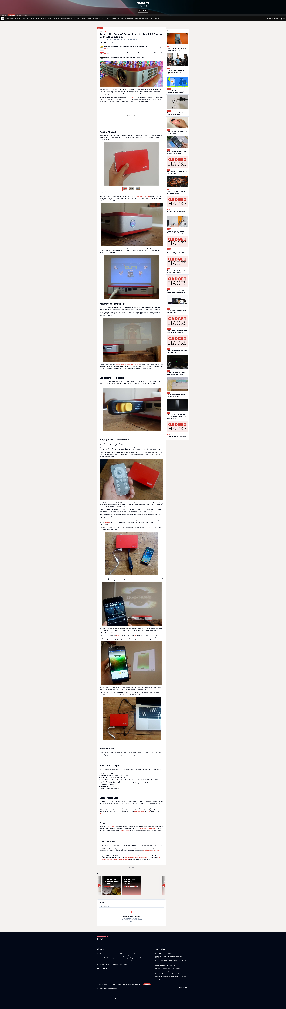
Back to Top (183, 984)
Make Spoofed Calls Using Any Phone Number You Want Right (170, 973)
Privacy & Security (86, 18)
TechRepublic (130, 995)
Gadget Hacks (11, 15)
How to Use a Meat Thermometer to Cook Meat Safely (177, 192)
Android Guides (30, 18)
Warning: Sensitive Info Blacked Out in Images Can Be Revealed (171, 976)
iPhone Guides (40, 18)
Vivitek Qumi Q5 (130, 98)
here (101, 768)
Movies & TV (107, 18)
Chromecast (107, 519)
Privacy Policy (111, 981)
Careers (144, 981)
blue (139, 808)
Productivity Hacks (98, 18)
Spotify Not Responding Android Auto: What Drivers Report (176, 373)
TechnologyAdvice (114, 995)
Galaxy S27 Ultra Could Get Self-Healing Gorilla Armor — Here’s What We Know (176, 416)
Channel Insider (172, 995)
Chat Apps (156, 18)
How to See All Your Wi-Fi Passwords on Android (167, 950)
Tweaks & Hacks (75, 18)
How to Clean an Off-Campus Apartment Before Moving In (175, 232)
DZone (186, 995)
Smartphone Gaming (118, 18)
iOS (136, 632)
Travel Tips (138, 18)
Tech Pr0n (143, 11)
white (142, 808)
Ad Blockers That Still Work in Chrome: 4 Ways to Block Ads (176, 252)
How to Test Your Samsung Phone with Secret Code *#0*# (169, 968)
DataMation (157, 995)
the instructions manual (143, 196)
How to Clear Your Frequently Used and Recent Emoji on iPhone (171, 970)
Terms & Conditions (102, 981)
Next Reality (19, 15)
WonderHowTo (4, 15)
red (101, 810)
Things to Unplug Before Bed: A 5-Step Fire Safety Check (177, 114)
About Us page (123, 961)
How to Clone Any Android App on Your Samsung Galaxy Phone (171, 957)
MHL (122, 513)
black (148, 808)
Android (118, 632)
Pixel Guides (56, 18)
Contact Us (118, 981)
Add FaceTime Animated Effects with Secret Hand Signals (169, 965)
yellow (135, 808)
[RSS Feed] (107, 965)
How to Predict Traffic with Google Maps (165, 962)
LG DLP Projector (125, 827)
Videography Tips (147, 18)
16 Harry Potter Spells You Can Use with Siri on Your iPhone (170, 960)
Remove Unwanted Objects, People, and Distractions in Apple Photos (170, 953)
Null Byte (25, 15)
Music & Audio (129, 18)
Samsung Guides (65, 18)
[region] (131, 163)
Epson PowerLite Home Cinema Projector (127, 364)
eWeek (144, 995)
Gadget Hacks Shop (10, 18)
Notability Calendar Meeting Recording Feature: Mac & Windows (175, 72)
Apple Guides (21, 18)
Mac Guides (48, 18)
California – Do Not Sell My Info (130, 981)
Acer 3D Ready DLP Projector (108, 829)
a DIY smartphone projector (151, 847)
